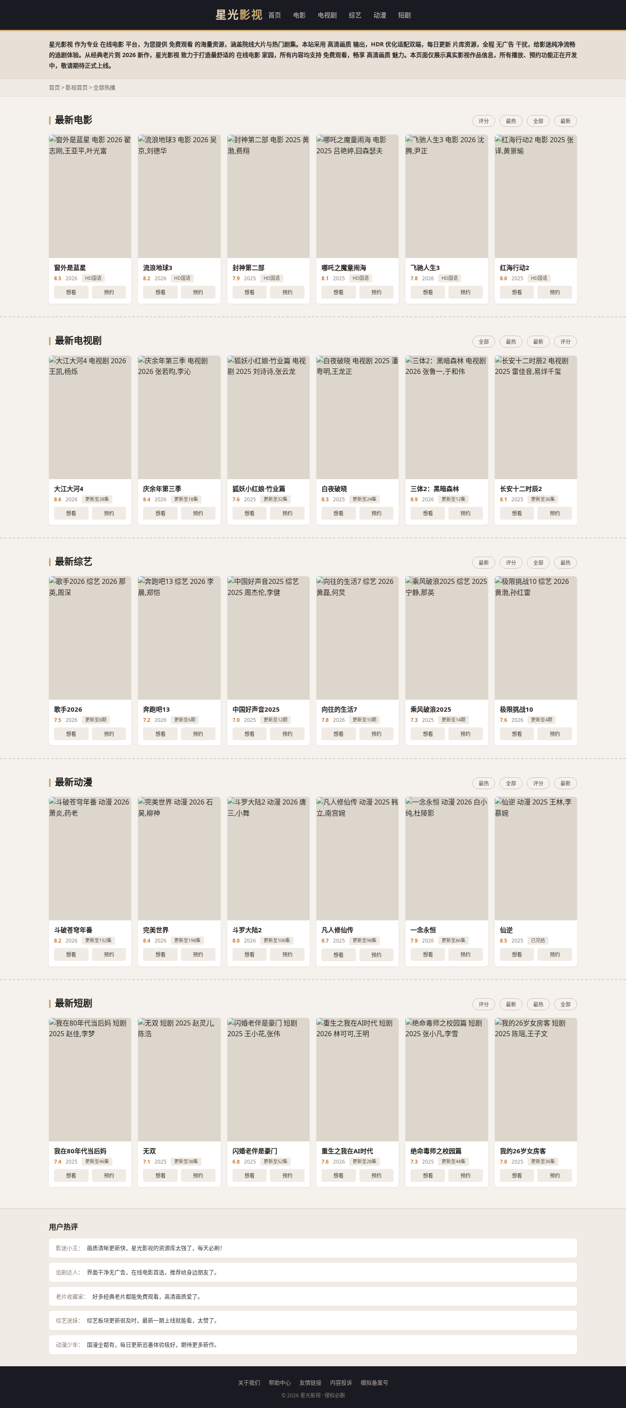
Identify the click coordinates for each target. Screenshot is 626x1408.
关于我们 (249, 1382)
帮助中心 (280, 1382)
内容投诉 (341, 1382)
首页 (274, 15)
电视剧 (327, 15)
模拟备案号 (374, 1382)
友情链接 (310, 1382)
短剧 (404, 15)
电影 (299, 15)
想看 (71, 292)
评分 (484, 121)
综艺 (355, 15)
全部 (538, 121)
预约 (109, 292)
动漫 (379, 15)
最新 (565, 121)
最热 (511, 121)
